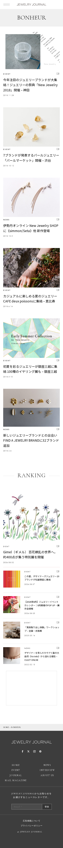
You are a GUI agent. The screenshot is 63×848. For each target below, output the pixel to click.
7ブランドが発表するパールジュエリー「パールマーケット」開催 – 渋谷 (31, 157)
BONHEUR (16, 727)
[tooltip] (22, 751)
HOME (6, 727)
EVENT (7, 74)
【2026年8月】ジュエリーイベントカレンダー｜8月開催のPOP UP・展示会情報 (41, 605)
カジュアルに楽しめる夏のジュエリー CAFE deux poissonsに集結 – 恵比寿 (30, 298)
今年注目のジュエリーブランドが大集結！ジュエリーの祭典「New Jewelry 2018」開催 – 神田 (30, 84)
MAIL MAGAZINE (16, 780)
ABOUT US (47, 775)
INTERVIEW (47, 770)
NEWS (6, 220)
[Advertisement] (31, 688)
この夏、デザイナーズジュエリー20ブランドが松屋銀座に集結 (41, 578)
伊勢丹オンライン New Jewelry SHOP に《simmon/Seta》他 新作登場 (30, 228)
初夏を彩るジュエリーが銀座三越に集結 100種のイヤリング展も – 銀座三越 (30, 369)
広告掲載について (31, 821)
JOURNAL (16, 775)
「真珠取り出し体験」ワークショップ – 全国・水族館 (41, 629)
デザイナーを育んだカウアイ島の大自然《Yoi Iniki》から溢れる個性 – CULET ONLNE (41, 656)
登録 (47, 807)
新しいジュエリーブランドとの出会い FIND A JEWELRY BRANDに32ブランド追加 (31, 440)
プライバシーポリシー (32, 825)
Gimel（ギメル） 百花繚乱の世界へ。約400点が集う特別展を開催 (30, 554)
